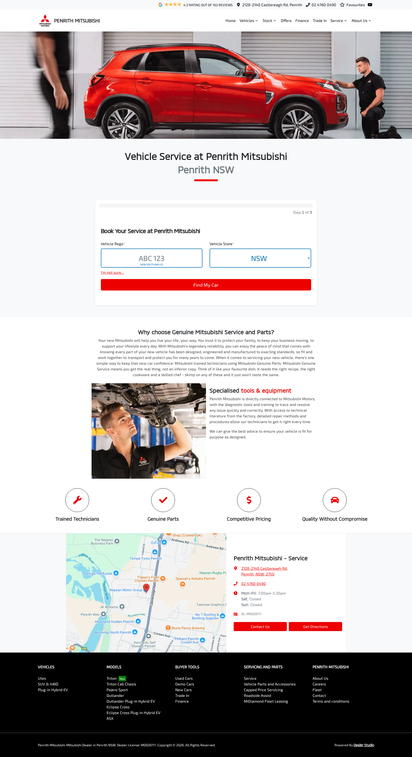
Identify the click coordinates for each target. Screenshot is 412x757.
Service (336, 20)
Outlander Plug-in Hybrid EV (131, 701)
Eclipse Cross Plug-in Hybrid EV (133, 712)
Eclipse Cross (118, 707)
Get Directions (315, 626)
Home (231, 20)
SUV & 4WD (48, 684)
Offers (286, 20)
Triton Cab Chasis (121, 684)
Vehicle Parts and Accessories (270, 684)
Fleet (317, 689)
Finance (302, 20)
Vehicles (247, 20)
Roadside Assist (257, 695)
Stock (267, 20)
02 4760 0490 (324, 4)
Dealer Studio (364, 745)
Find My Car (206, 285)
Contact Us (260, 626)
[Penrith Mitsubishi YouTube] (371, 4)
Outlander (115, 695)
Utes (42, 678)
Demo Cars (184, 684)
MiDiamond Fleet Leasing (266, 701)
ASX (110, 718)
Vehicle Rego (113, 243)
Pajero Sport (117, 689)
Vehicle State (222, 243)
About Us (359, 20)
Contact (319, 695)
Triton (112, 678)
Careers (319, 684)
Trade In (320, 20)
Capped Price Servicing (263, 689)
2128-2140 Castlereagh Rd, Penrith (272, 4)
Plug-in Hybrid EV (53, 689)
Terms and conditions (331, 701)
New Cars (183, 689)
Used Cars (184, 678)
